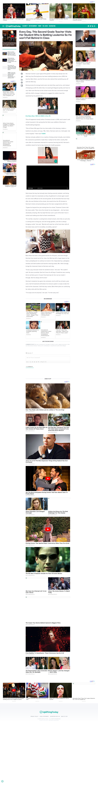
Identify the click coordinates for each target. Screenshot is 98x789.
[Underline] (31, 362)
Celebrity (25, 26)
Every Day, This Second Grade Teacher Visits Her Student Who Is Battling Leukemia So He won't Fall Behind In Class (13, 26)
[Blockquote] (38, 362)
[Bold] (27, 362)
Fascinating (52, 26)
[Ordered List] (34, 362)
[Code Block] (40, 362)
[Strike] (33, 362)
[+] (45, 361)
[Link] (42, 362)
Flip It (22, 85)
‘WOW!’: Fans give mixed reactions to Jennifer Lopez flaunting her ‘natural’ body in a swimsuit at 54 (11, 75)
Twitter (90, 26)
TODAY (43, 133)
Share (22, 74)
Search (94, 26)
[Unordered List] (36, 362)
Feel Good (45, 26)
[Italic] (29, 362)
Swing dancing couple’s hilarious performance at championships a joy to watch (12, 60)
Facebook (88, 26)
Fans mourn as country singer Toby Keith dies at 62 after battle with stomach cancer (12, 67)
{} (43, 361)
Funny (39, 26)
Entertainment (33, 26)
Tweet (22, 77)
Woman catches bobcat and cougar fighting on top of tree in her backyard (12, 53)
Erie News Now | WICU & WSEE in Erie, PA (38, 116)
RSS (92, 26)
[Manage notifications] (2, 781)
